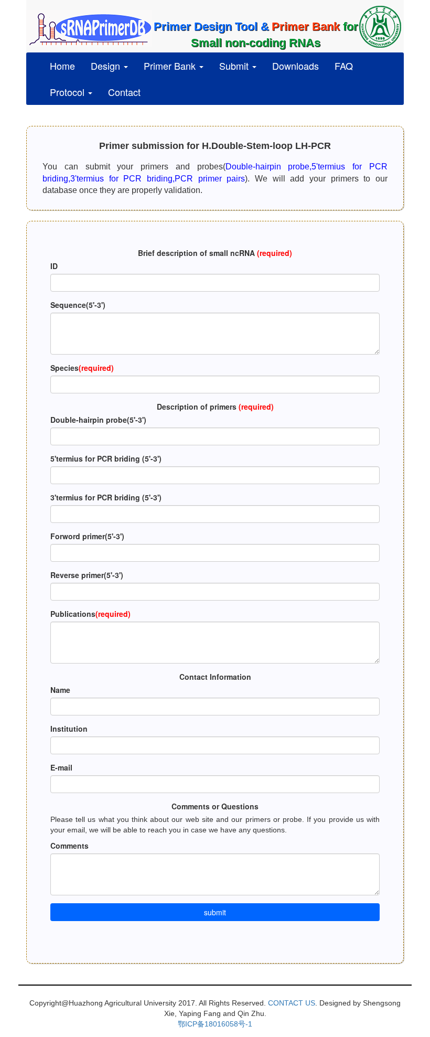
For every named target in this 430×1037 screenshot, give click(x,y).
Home (62, 65)
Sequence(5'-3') (77, 305)
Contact (124, 92)
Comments (69, 845)
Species (82, 367)
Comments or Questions (215, 806)
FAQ (344, 65)
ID (54, 266)
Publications (90, 613)
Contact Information (215, 676)
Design (107, 65)
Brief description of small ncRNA (215, 253)
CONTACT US (291, 1003)
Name (60, 690)
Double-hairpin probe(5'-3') (98, 419)
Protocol (68, 92)
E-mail (61, 767)
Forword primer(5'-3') (87, 536)
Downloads (295, 65)
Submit (235, 65)
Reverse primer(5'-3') (86, 575)
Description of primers (215, 406)
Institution (69, 728)
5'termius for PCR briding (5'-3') (106, 458)
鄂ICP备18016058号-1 (215, 1024)
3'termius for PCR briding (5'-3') (106, 497)
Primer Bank (171, 65)
